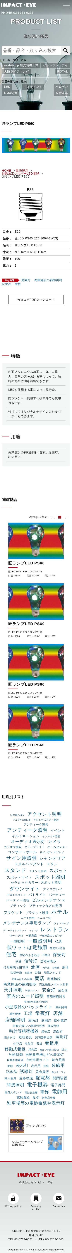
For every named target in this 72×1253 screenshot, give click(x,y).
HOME (6, 170)
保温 (18, 961)
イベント (57, 831)
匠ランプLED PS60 (26, 563)
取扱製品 (22, 170)
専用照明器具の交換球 (36, 1002)
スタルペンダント (29, 864)
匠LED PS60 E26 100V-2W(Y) (25, 571)
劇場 (65, 967)
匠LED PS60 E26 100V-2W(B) (25, 693)
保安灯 (59, 954)
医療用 (28, 973)
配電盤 (43, 1077)
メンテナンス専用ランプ (27, 923)
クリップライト (34, 846)
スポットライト (19, 877)
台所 (38, 972)
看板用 (52, 1043)
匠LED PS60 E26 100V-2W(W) (25, 753)
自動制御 (15, 1055)
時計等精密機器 (24, 1031)
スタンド (15, 870)
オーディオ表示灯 (28, 841)
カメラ (54, 841)
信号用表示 (48, 961)
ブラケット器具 (37, 912)
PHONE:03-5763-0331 (17, 12)
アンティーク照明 (27, 830)
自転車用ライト (37, 1060)
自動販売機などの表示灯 (45, 1055)
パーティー (57, 895)
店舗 (58, 1013)
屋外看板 (15, 1013)
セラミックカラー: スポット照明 (36, 882)
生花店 (17, 1043)
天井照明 (13, 989)
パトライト (37, 895)
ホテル (59, 912)
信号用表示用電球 (16, 967)
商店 (40, 978)
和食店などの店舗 (22, 979)
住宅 (11, 954)
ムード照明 (28, 917)
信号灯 (30, 960)
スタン (52, 864)
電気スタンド (13, 1092)
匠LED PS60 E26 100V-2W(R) (25, 632)
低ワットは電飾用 (27, 947)
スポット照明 (50, 877)
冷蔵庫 (55, 967)
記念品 (6, 284)
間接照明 (15, 1084)
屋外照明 (61, 1007)
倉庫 (35, 967)
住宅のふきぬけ (29, 955)
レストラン (55, 929)
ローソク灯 (16, 935)
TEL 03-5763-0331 (20, 1239)
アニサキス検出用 (21, 820)
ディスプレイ (53, 889)
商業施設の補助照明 (48, 280)
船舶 (10, 1065)
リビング (33, 930)
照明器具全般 (44, 1037)
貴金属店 (42, 1072)
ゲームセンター (57, 846)
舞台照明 (58, 1060)
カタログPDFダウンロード (36, 299)
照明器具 (25, 1037)
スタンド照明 (38, 871)
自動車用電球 (15, 1060)
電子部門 (58, 1085)
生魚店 (29, 1043)
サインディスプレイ (52, 852)
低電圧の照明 (57, 948)
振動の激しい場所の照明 (29, 1025)
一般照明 (17, 941)
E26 (17, 231)
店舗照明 (15, 1020)
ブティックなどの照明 (45, 905)
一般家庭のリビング (51, 935)
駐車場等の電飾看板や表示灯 (36, 1103)
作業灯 (46, 955)
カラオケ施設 (13, 846)
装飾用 (58, 1065)
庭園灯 (25, 280)
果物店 (45, 1031)
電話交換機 (31, 1092)
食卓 (35, 1097)
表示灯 (22, 1065)
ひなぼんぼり (17, 815)
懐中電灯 (60, 1020)
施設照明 (53, 1025)
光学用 (46, 967)
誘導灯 (26, 1071)
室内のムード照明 (25, 996)
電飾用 (60, 1092)
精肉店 (32, 1049)
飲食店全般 (48, 1097)
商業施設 (53, 979)
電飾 (44, 1092)
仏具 (59, 941)
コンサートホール (22, 852)
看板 (18, 284)
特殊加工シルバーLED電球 (20, 173)
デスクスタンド (16, 894)
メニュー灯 (44, 917)
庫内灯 (33, 1020)
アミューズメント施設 (46, 819)
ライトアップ (61, 923)
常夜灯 (42, 1013)
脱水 (64, 1049)
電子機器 (37, 1084)
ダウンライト (24, 888)
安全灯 (48, 989)
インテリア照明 (51, 836)
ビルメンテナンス (49, 900)
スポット (58, 870)
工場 (28, 1013)
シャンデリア (52, 858)
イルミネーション (26, 836)
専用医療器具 (56, 996)
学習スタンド (32, 990)
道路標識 (26, 1078)
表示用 (35, 1065)
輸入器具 (10, 1078)
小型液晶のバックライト (29, 1007)
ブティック (18, 905)
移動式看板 (15, 1049)
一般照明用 (40, 941)
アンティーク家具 (36, 824)
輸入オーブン (59, 1072)
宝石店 (63, 990)
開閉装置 (60, 1078)
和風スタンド (52, 972)
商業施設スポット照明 (53, 984)
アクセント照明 (44, 814)
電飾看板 (23, 1097)
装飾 (46, 1065)
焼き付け (10, 1037)
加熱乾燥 (16, 972)
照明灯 (61, 1037)
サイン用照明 (21, 858)
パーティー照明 (17, 900)
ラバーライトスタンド (15, 930)
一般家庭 (31, 935)
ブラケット (13, 912)
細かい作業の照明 (49, 1049)
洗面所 (58, 1031)
